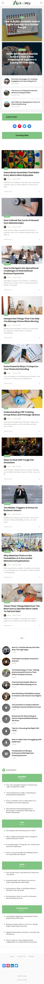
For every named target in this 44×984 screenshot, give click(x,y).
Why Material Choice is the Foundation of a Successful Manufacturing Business (18, 558)
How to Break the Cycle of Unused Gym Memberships (21, 221)
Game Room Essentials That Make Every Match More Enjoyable (21, 174)
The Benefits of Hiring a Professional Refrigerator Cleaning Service (23, 753)
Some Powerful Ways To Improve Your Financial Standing (21, 368)
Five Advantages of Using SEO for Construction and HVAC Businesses (23, 845)
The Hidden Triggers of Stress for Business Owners (21, 509)
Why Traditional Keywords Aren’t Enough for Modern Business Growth (21, 838)
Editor (9, 179)
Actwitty (24, 976)
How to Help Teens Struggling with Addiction (27, 740)
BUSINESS (7, 264)
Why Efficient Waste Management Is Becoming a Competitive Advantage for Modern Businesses (20, 810)
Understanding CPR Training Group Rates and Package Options (22, 413)
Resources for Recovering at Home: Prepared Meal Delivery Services (25, 718)
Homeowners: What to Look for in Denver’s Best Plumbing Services (21, 897)
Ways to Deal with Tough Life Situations (19, 461)
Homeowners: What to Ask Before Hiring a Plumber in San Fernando (21, 889)
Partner (31, 956)
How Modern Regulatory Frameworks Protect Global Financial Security (22, 917)
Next (21, 638)
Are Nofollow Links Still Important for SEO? (21, 831)
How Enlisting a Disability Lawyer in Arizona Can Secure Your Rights (26, 694)
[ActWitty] (22, 2)
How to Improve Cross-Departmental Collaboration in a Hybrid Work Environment (21, 941)
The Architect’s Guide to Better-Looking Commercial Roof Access (26, 706)
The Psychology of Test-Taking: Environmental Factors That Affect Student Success (25, 672)
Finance (7, 362)
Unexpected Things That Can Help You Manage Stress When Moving (21, 320)
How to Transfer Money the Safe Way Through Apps (25, 648)
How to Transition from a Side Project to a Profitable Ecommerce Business (21, 802)
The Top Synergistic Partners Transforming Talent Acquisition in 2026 (21, 786)
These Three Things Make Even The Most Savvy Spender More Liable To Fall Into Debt (22, 609)
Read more (8, 191)
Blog (6, 168)
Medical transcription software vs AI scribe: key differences (23, 933)
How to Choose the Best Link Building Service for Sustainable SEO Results (22, 853)
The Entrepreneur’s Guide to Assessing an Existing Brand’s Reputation (21, 794)
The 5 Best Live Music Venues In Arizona (25, 660)
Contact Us (21, 956)
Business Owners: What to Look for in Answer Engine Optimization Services (22, 925)
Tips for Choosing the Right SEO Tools (25, 729)
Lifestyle (7, 216)
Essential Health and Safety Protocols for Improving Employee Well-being (20, 881)
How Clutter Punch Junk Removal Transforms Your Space (22, 873)
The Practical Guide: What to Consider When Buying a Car (24, 683)
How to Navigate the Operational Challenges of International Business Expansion (21, 271)
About (12, 956)
